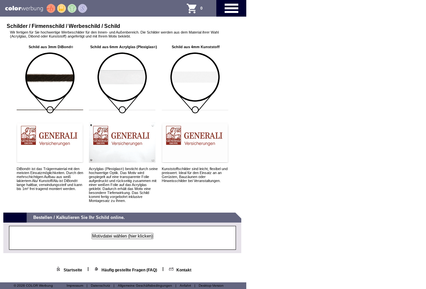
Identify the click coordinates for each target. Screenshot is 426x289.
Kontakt (183, 270)
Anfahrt (185, 285)
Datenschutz (100, 285)
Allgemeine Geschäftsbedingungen (145, 285)
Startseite (73, 270)
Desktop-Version (211, 285)
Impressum (75, 285)
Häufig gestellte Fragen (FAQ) (129, 270)
